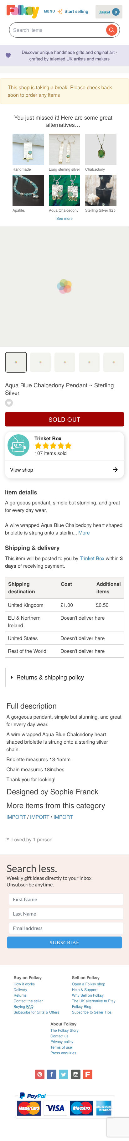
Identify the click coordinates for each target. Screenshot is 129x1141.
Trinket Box (47, 438)
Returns (20, 995)
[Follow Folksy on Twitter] (63, 1074)
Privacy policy (61, 1041)
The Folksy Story (64, 1030)
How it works (24, 984)
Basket (108, 12)
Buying (23, 1006)
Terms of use (61, 1047)
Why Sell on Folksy (88, 995)
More (84, 532)
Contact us (59, 1036)
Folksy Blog (81, 1006)
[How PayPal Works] (64, 1121)
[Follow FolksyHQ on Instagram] (75, 1074)
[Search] (111, 30)
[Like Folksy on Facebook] (51, 1074)
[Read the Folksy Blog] (87, 1074)
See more (64, 218)
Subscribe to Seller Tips (92, 1012)
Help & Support (85, 989)
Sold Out (64, 419)
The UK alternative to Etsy (94, 1001)
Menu (49, 11)
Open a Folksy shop (88, 984)
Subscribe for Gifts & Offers (36, 1012)
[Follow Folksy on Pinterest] (39, 1074)
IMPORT (16, 816)
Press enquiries (63, 1053)
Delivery (20, 989)
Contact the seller (28, 1001)
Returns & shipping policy (50, 677)
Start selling (76, 11)
